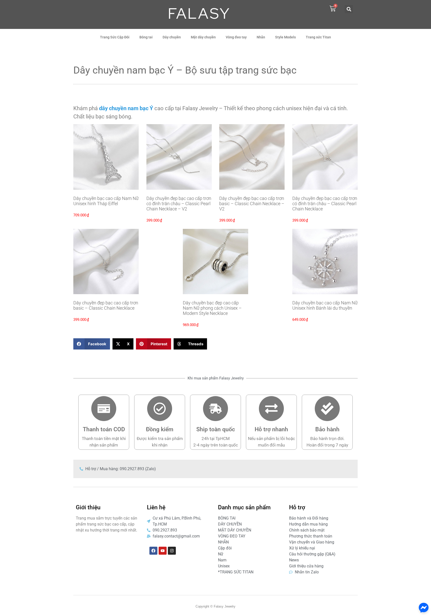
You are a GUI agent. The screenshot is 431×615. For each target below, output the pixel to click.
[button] (349, 9)
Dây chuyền (172, 37)
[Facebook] (153, 551)
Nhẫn (261, 37)
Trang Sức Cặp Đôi (114, 37)
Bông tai (146, 37)
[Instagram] (172, 551)
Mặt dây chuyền (203, 37)
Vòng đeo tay (236, 37)
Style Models (285, 37)
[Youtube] (163, 551)
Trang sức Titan (318, 37)
